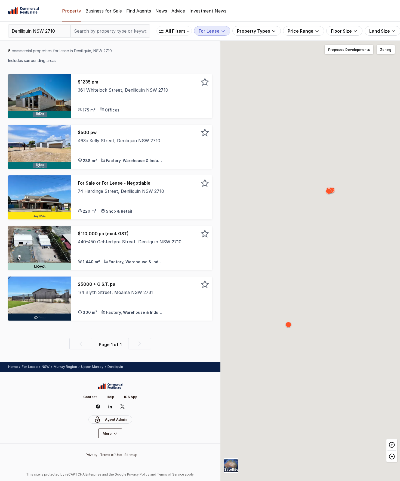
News (161, 11)
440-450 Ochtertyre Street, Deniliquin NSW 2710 (129, 241)
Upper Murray (92, 367)
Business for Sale (103, 11)
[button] (141, 96)
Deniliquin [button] (115, 367)
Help (110, 397)
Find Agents (138, 11)
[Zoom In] (391, 445)
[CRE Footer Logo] (110, 386)
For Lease (30, 367)
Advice (178, 11)
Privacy (91, 455)
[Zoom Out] (391, 456)
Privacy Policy (138, 474)
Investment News (207, 11)
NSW (46, 367)
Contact (90, 397)
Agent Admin (116, 419)
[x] (122, 406)
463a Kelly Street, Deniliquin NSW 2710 (119, 140)
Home (13, 367)
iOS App (130, 397)
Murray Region (65, 367)
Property (71, 11)
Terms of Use (111, 455)
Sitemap (130, 455)
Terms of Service (170, 474)
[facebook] (98, 406)
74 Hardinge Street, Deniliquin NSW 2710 (121, 191)
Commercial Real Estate (23, 10)
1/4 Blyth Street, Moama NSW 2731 (115, 292)
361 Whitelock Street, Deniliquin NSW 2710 (123, 90)
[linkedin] (110, 406)
